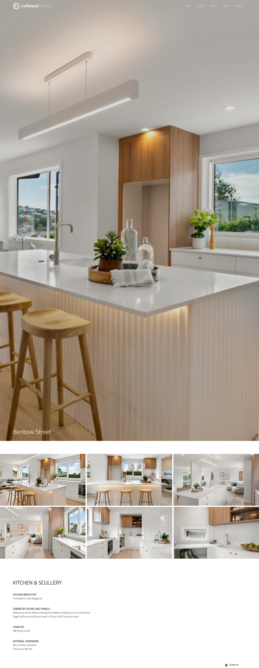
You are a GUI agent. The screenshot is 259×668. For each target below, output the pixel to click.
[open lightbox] (42, 480)
